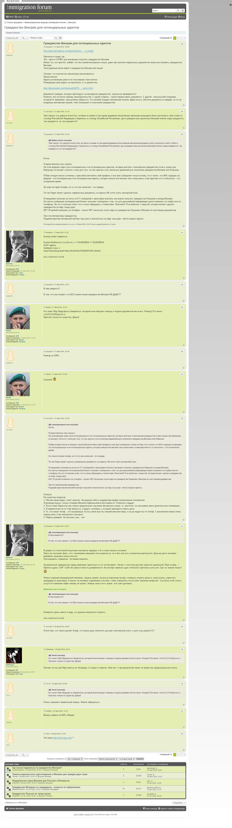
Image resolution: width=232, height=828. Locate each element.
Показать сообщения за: (57, 759)
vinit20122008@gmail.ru (54, 314)
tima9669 (15, 796)
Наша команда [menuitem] (151, 809)
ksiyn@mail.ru (67, 242)
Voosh (8, 330)
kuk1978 (15, 783)
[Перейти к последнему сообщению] (156, 768)
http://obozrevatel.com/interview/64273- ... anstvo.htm (68, 88)
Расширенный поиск (183, 10)
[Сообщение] (44, 47)
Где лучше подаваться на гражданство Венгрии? (37, 768)
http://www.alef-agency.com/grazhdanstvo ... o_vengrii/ (69, 51)
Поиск (178, 10)
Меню (11, 17)
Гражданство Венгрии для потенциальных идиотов (41, 27)
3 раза (21, 275)
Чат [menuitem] (27, 17)
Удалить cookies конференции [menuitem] (173, 809)
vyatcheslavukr (18, 770)
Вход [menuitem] (183, 17)
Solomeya (10, 665)
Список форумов (14, 22)
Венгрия (72, 22)
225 (17, 336)
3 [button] (181, 38)
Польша (49, 796)
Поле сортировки (91, 759)
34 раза (22, 342)
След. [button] (184, 38)
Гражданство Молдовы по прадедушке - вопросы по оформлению (46, 787)
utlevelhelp (151, 768)
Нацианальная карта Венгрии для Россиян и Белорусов (40, 781)
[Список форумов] (29, 8)
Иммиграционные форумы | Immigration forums (45, 22)
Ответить (11, 37)
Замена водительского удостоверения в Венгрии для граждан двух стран (49, 774)
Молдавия (54, 789)
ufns (148, 781)
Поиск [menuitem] (19, 17)
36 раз (21, 340)
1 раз (21, 273)
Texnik (14, 776)
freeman (9, 264)
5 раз (21, 674)
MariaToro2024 (18, 789)
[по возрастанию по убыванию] (127, 759)
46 (17, 670)
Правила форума (13, 33)
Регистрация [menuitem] (172, 17)
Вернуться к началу (183, 105)
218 (17, 269)
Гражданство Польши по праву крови (31, 793)
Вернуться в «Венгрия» (16, 802)
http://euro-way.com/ (62, 738)
